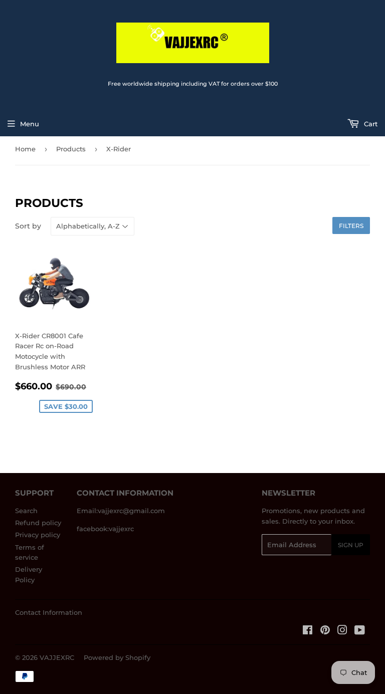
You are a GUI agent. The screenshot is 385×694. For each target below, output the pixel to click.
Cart (369, 124)
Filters (351, 225)
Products (71, 149)
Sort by (28, 225)
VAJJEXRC (57, 657)
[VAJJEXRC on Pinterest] (325, 631)
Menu (29, 124)
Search (26, 511)
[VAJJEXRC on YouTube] (359, 631)
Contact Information (48, 612)
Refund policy (38, 523)
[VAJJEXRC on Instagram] (342, 631)
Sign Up (350, 545)
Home (25, 149)
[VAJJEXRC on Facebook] (307, 631)
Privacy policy (37, 535)
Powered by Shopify (117, 657)
